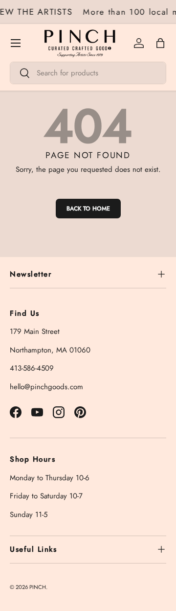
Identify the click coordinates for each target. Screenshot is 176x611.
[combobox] (88, 73)
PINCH (37, 587)
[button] (160, 43)
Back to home (88, 208)
